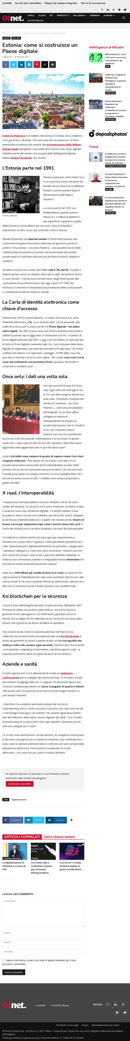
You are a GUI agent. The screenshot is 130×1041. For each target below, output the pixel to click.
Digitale (6, 38)
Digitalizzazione (19, 799)
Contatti (7, 3)
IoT (51, 15)
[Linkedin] (107, 9)
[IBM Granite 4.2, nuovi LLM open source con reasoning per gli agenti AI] (96, 57)
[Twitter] (125, 9)
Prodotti (62, 15)
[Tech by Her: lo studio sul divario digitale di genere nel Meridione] (71, 851)
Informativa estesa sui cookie (106, 1025)
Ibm (107, 66)
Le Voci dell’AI (35, 20)
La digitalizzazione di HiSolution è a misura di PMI (14, 866)
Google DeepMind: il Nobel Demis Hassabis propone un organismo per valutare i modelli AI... (116, 180)
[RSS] (113, 9)
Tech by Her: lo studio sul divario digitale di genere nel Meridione (70, 866)
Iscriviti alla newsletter (28, 3)
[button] (124, 18)
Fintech (35, 858)
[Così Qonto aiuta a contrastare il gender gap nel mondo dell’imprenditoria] (43, 851)
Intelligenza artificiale (106, 47)
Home (5, 33)
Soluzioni (78, 15)
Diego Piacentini (21, 157)
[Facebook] (102, 9)
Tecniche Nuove (60, 1005)
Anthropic (110, 93)
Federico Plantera (13, 135)
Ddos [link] (22, 618)
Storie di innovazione (93, 3)
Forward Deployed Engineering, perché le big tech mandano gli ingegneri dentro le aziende (116, 203)
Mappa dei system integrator (61, 3)
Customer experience (12, 858)
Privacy (85, 1025)
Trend (93, 146)
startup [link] (24, 682)
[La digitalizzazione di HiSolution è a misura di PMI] (14, 851)
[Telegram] (119, 9)
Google (109, 189)
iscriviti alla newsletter (19, 783)
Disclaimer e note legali (67, 1025)
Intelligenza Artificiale (115, 166)
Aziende (108, 15)
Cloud (42, 15)
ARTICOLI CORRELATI (22, 837)
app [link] (32, 335)
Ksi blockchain (70, 636)
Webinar (95, 15)
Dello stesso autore (59, 837)
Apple (31, 15)
